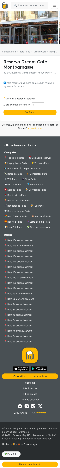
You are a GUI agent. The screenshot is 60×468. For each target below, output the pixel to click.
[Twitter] (40, 405)
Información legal (11, 428)
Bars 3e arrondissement (19, 309)
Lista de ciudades (30, 399)
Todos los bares (15, 157)
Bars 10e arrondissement (20, 240)
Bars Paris (25, 51)
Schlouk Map (9, 51)
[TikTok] (33, 405)
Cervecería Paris (37, 189)
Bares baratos (14, 173)
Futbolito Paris (15, 184)
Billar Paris (30, 179)
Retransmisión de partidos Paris (24, 168)
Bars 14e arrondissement (20, 261)
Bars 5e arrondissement (19, 320)
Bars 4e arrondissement (19, 314)
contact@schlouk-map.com (37, 438)
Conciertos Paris (38, 173)
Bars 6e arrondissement (19, 325)
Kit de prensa (30, 394)
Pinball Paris (36, 184)
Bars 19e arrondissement (20, 288)
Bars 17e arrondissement (20, 277)
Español (11, 454)
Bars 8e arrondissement (19, 336)
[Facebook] (20, 405)
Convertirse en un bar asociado (30, 376)
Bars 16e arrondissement (20, 272)
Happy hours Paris (17, 163)
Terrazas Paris (41, 163)
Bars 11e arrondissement (20, 245)
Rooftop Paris (14, 221)
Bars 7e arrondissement (19, 330)
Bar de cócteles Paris (18, 200)
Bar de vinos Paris (16, 195)
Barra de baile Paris (39, 221)
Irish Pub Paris (14, 227)
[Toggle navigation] (54, 5)
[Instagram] (26, 405)
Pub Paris (38, 205)
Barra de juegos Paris (18, 211)
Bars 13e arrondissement (20, 256)
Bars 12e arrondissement (20, 250)
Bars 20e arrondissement (20, 298)
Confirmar (30, 112)
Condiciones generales (35, 428)
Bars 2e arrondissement (19, 304)
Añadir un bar (30, 388)
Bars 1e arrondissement (19, 293)
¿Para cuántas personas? (16, 104)
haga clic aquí (34, 128)
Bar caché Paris (42, 216)
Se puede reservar (41, 157)
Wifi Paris (12, 179)
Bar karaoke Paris (16, 205)
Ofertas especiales (39, 227)
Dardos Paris (14, 189)
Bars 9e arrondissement (19, 341)
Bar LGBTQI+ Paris (17, 216)
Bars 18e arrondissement (20, 282)
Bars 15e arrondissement (20, 266)
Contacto (30, 382)
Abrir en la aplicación (30, 464)
